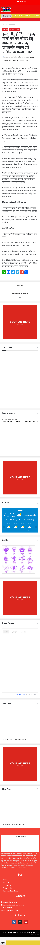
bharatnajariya (28, 57)
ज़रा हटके (12, 29)
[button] (2, 19)
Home (6, 25)
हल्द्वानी (17, 29)
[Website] (20, 297)
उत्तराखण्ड (12, 25)
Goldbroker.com (20, 739)
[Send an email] (33, 57)
